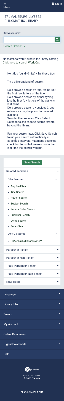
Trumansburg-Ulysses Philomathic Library (23, 19)
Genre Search (18, 220)
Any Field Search (20, 186)
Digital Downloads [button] (15, 344)
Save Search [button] (32, 162)
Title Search (17, 192)
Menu (7, 7)
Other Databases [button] (16, 233)
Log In (58, 3)
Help (6, 354)
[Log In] (52, 3)
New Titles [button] (13, 281)
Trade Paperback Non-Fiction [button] (24, 273)
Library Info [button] (11, 304)
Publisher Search (20, 215)
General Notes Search (23, 209)
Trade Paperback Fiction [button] (21, 265)
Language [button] (10, 294)
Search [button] (8, 314)
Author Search (19, 197)
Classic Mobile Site (32, 392)
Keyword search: (12, 33)
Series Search (18, 226)
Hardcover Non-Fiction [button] (20, 257)
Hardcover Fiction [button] (17, 249)
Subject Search (19, 203)
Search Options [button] (13, 46)
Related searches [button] (17, 171)
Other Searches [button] (15, 179)
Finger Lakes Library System (26, 241)
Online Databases (15, 334)
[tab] (32, 171)
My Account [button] (11, 324)
